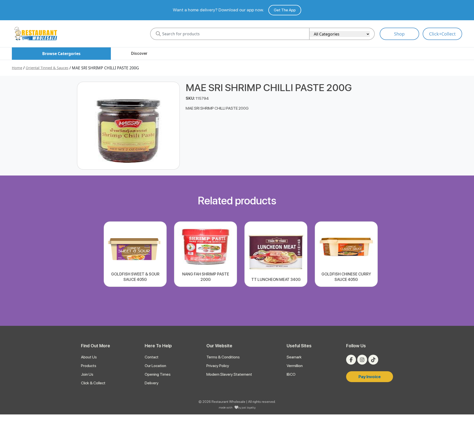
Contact (151, 357)
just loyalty (249, 407)
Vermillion (295, 365)
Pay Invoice (369, 376)
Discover (139, 53)
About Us (89, 357)
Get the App (285, 10)
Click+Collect (442, 34)
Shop (399, 34)
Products (88, 365)
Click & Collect (93, 383)
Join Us (87, 374)
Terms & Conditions (223, 357)
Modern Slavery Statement (229, 374)
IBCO (291, 374)
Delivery (151, 383)
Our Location (155, 365)
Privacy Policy (217, 365)
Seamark (294, 357)
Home (17, 67)
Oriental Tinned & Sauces (47, 67)
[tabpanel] (135, 254)
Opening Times (158, 374)
